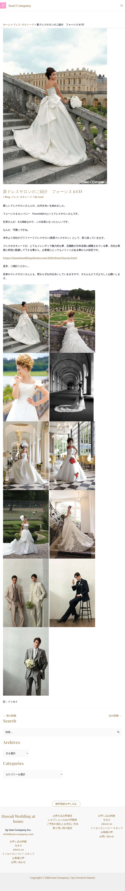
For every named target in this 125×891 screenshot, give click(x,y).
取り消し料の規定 (62, 828)
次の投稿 (115, 715)
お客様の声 (18, 858)
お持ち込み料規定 (62, 815)
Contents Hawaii (85, 877)
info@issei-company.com (18, 834)
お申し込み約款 (18, 841)
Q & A (18, 845)
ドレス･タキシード (21, 197)
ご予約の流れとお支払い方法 (62, 824)
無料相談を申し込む (66, 803)
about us (18, 849)
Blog (7, 197)
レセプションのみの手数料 (62, 819)
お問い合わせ (18, 862)
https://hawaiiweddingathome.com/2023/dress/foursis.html (40, 258)
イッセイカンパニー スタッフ (18, 853)
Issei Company (20, 5)
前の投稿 (9, 715)
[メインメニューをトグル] (121, 5)
